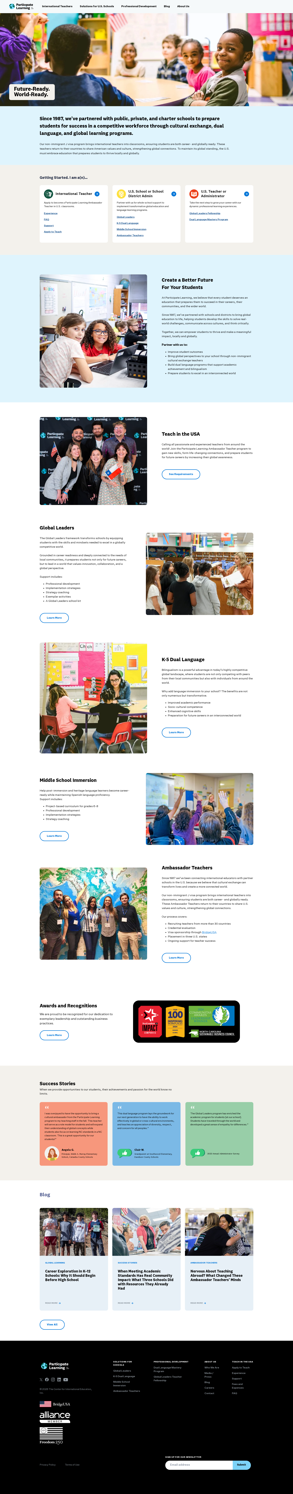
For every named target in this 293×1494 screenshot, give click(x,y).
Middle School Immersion (131, 229)
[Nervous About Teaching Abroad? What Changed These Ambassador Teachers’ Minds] (219, 1232)
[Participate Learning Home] (21, 6)
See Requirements (181, 474)
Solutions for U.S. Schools (97, 6)
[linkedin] (59, 1379)
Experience (51, 213)
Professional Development (139, 6)
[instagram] (53, 1379)
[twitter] (41, 1379)
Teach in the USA (242, 1362)
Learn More (58, 619)
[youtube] (65, 1379)
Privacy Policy (48, 1465)
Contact (209, 1393)
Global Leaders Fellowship (204, 213)
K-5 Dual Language (128, 223)
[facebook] (47, 1379)
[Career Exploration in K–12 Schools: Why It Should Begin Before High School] (74, 1232)
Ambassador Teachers (130, 235)
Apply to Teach (53, 232)
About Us (183, 6)
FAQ (46, 219)
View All (54, 1325)
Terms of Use (72, 1465)
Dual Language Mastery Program (208, 219)
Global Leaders (126, 217)
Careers (209, 1388)
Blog (167, 6)
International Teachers (57, 6)
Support (49, 226)
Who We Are (211, 1368)
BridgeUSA (209, 932)
